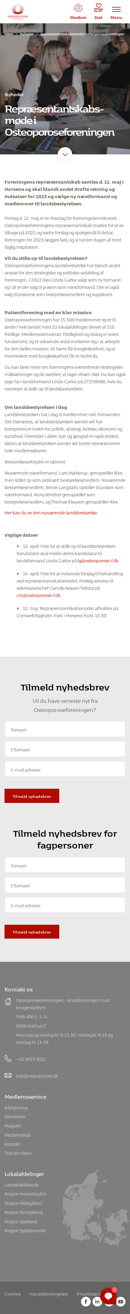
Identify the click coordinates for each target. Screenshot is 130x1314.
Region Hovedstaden (26, 1193)
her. (96, 373)
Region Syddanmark (25, 1230)
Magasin (13, 1125)
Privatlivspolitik (92, 1293)
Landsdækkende (22, 1184)
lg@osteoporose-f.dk (98, 560)
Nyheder (27, 33)
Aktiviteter (15, 1116)
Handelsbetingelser (48, 1293)
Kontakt (12, 1143)
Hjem (9, 33)
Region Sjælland (21, 1221)
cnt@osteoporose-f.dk (38, 594)
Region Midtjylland (23, 1202)
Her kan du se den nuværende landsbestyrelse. (51, 512)
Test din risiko (18, 1152)
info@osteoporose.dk (37, 1075)
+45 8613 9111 (30, 1058)
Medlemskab (18, 1134)
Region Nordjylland (24, 1211)
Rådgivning (16, 1107)
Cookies (13, 1293)
